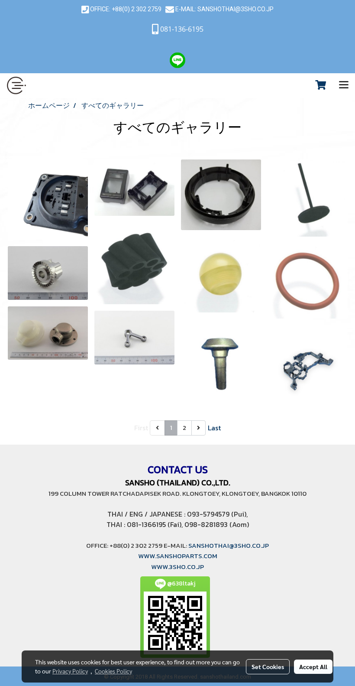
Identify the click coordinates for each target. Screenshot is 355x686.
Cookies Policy (113, 671)
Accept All (313, 666)
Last (214, 428)
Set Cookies (268, 666)
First (141, 428)
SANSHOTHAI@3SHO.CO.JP (235, 9)
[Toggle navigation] (343, 85)
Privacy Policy (70, 671)
